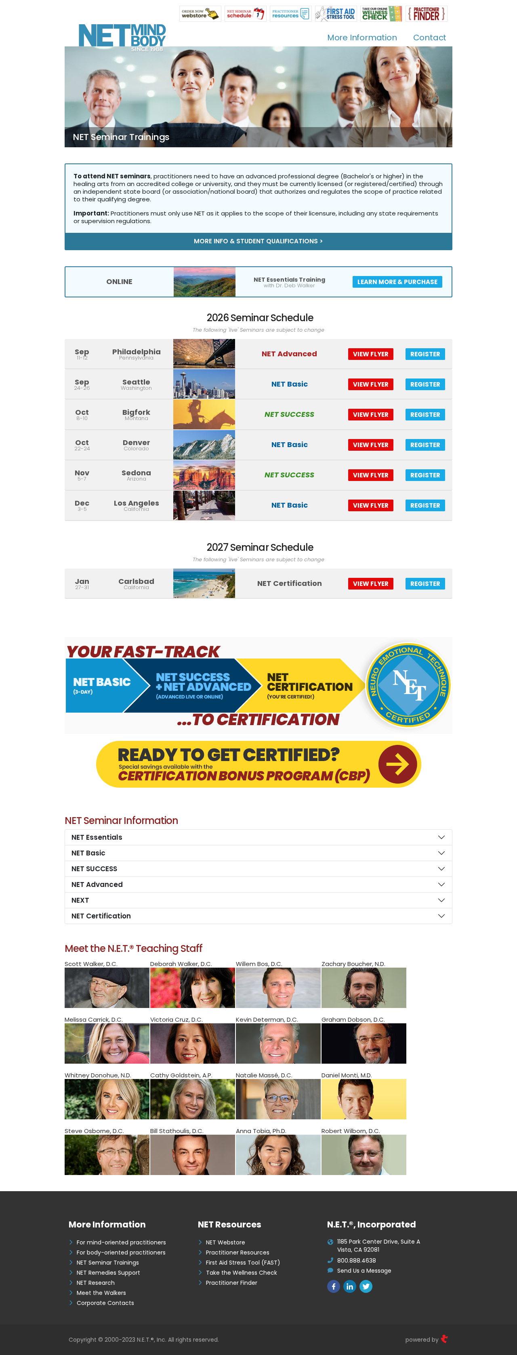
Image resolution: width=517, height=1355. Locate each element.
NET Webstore (225, 1242)
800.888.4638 (356, 1261)
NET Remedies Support (108, 1273)
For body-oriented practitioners (121, 1252)
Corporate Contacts (105, 1303)
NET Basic (88, 853)
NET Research (96, 1283)
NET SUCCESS (94, 869)
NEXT (80, 900)
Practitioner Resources (237, 1252)
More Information (362, 37)
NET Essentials (96, 837)
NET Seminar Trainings (108, 1263)
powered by (423, 1340)
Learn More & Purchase (397, 282)
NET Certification (101, 916)
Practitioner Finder (231, 1283)
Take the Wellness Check (241, 1273)
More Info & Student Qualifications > (258, 241)
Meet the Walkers (101, 1293)
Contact (430, 37)
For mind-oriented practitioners (121, 1242)
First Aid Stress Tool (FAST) (243, 1263)
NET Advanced (97, 884)
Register (425, 354)
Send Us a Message (364, 1271)
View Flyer (371, 354)
